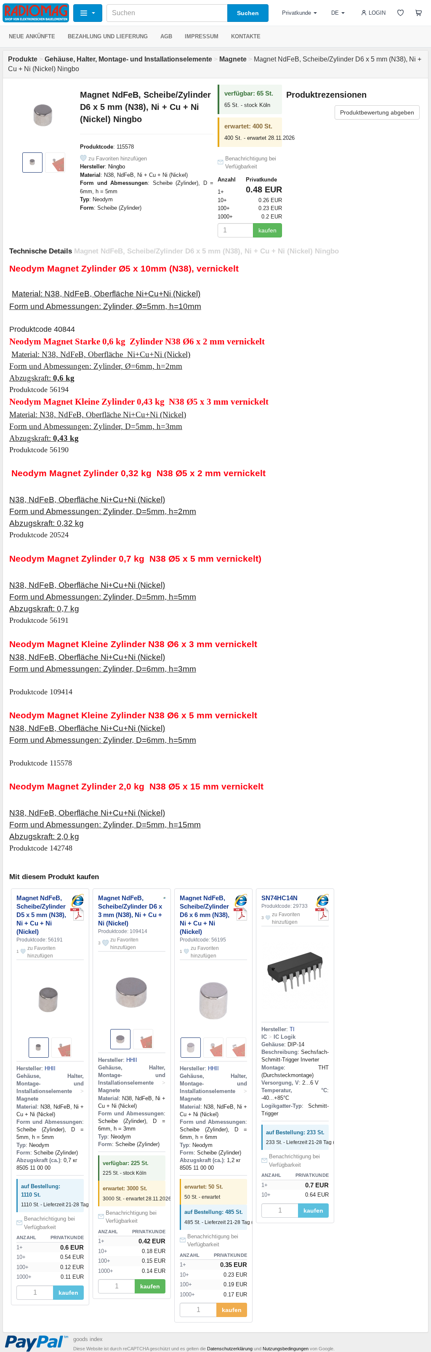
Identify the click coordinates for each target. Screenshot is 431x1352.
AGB (166, 36)
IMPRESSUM (201, 36)
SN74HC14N (279, 897)
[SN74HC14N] (322, 900)
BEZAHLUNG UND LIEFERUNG (108, 36)
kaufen (267, 230)
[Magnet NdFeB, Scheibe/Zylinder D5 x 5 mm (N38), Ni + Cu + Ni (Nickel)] (77, 900)
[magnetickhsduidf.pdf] (77, 914)
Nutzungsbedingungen (286, 1348)
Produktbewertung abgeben (377, 112)
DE (335, 13)
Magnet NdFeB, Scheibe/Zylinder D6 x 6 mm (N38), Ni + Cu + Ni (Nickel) (204, 914)
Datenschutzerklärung (230, 1348)
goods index (88, 1339)
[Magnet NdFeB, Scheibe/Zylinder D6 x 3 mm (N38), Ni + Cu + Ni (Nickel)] (164, 897)
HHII (50, 1068)
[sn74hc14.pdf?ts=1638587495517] (322, 914)
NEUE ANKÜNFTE (32, 36)
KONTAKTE (246, 36)
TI (292, 1029)
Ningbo (116, 166)
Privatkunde (296, 13)
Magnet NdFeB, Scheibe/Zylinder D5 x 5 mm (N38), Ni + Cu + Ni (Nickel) (41, 914)
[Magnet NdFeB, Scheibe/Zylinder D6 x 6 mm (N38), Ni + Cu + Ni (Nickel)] (240, 900)
